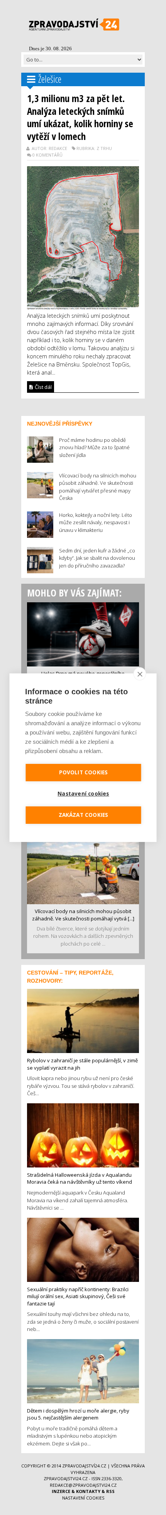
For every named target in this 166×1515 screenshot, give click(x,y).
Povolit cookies (83, 772)
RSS (110, 1491)
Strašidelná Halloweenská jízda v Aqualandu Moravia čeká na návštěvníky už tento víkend (79, 1178)
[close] (140, 673)
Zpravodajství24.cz (84, 1466)
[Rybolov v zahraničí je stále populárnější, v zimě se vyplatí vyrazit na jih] (83, 1020)
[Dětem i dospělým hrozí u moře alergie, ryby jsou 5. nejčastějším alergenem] (83, 1370)
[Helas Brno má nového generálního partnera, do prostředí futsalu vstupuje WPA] (83, 633)
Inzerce (61, 1491)
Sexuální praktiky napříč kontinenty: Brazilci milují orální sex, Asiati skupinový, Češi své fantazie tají (78, 1296)
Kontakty (88, 1491)
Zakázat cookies (83, 814)
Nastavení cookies (83, 1498)
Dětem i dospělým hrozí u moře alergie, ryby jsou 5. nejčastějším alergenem (78, 1414)
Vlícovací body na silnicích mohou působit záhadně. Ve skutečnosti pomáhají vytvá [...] (83, 915)
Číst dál (43, 386)
